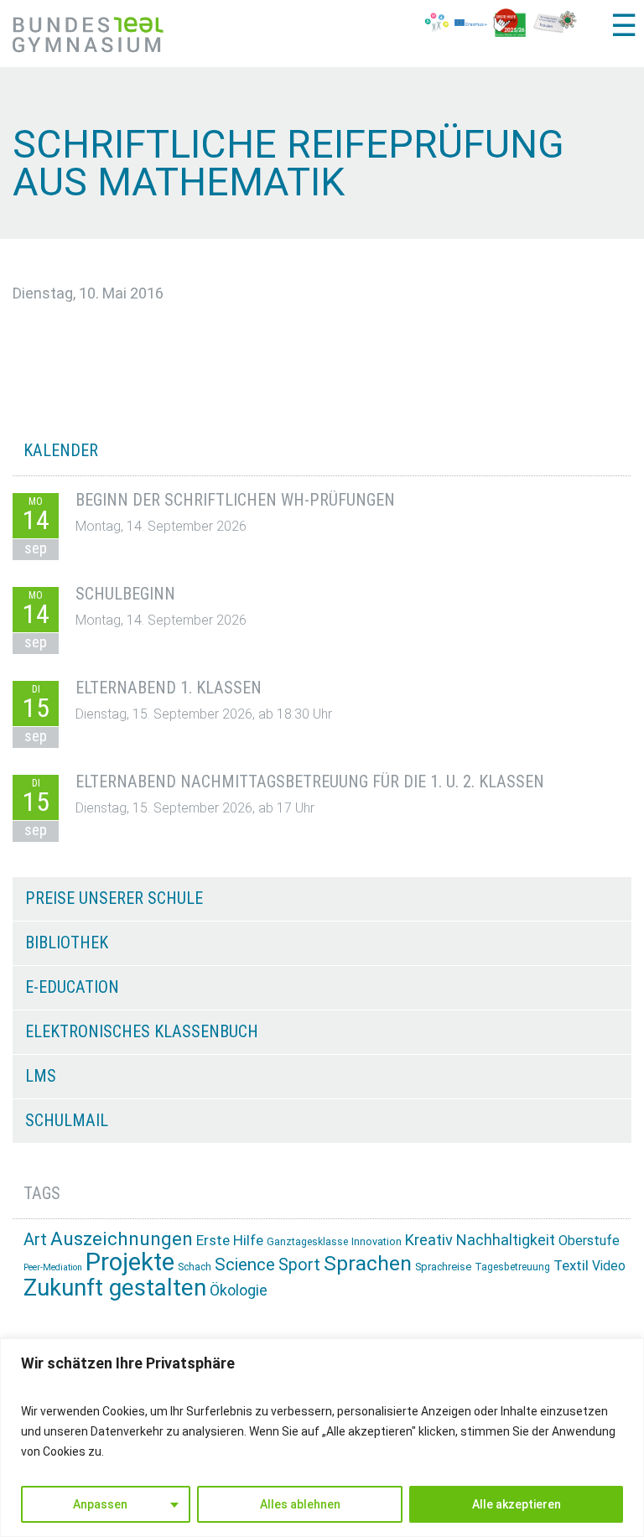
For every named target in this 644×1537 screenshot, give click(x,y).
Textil (571, 1265)
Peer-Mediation (52, 1267)
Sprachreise (443, 1266)
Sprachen (368, 1263)
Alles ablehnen (300, 1504)
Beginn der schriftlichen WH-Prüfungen (235, 500)
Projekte (130, 1262)
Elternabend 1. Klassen (168, 688)
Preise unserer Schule (114, 898)
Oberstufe (589, 1241)
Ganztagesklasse (307, 1242)
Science (245, 1264)
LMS (40, 1076)
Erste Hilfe (229, 1240)
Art (35, 1239)
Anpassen (100, 1504)
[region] (322, 1437)
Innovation (376, 1241)
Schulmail (66, 1120)
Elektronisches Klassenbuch (141, 1031)
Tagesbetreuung (512, 1267)
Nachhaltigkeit (505, 1240)
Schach (194, 1267)
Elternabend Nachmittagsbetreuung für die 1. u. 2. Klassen (309, 781)
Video (609, 1266)
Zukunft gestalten (114, 1287)
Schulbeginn (125, 594)
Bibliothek (66, 942)
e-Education (72, 987)
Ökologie (238, 1290)
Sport (299, 1265)
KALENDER (60, 450)
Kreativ (429, 1240)
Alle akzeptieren (516, 1504)
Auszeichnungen (121, 1239)
